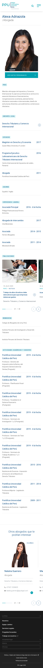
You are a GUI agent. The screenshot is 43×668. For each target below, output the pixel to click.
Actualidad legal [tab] (7, 639)
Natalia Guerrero (12, 571)
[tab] (21, 75)
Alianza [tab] (4, 643)
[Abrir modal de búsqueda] (32, 6)
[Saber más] (31, 592)
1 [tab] (4, 309)
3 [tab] (10, 309)
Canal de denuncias (21, 657)
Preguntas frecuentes (9, 632)
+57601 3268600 (12, 587)
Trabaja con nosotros (9, 636)
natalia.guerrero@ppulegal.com (17, 591)
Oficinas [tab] (5, 647)
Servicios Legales (8, 628)
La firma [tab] (4, 616)
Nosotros (5, 621)
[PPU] (10, 5)
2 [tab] (7, 309)
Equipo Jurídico (7, 624)
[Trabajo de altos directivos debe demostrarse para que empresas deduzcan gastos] (19, 271)
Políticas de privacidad (21, 660)
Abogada (8, 575)
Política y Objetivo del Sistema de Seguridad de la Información (20, 655)
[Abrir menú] (39, 5)
